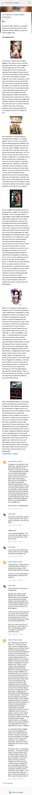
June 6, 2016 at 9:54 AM (15, 525)
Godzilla (15, 453)
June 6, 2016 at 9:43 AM (15, 508)
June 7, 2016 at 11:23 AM (15, 634)
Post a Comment (8, 783)
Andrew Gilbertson (13, 461)
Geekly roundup (7, 453)
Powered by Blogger (17, 792)
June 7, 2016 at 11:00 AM (15, 580)
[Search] (29, 3)
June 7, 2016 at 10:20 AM (15, 556)
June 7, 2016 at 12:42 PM (15, 779)
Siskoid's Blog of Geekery (12, 3)
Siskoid (10, 514)
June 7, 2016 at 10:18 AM (15, 541)
